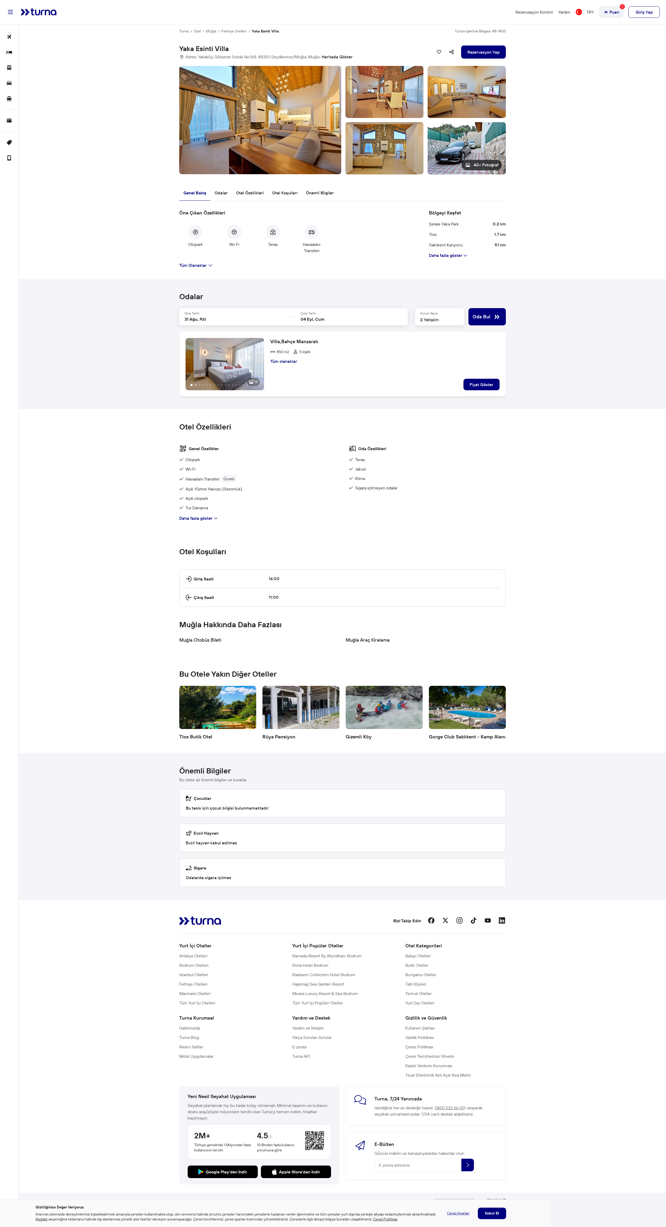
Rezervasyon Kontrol (534, 12)
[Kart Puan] (9, 121)
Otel (197, 31)
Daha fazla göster (195, 518)
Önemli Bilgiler (320, 192)
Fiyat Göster (481, 384)
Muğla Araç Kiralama (368, 640)
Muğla (211, 31)
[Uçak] (9, 37)
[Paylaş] (452, 52)
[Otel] (9, 52)
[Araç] (9, 83)
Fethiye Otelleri (234, 31)
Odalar (221, 192)
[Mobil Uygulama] (9, 158)
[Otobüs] (9, 68)
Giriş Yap (644, 12)
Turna (183, 31)
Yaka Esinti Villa (265, 31)
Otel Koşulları (285, 192)
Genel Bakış (194, 192)
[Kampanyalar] (9, 143)
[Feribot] (9, 99)
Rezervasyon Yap (483, 52)
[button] (342, 120)
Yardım (564, 12)
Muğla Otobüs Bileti (200, 640)
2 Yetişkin (429, 319)
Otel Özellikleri (250, 192)
